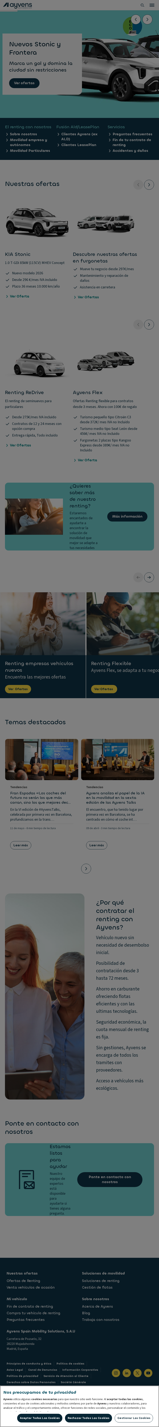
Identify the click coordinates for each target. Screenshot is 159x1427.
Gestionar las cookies (133, 1418)
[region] (79, 1406)
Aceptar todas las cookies (40, 1418)
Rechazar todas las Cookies (88, 1418)
